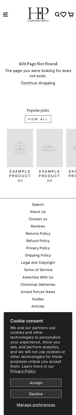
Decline (36, 394)
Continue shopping (38, 83)
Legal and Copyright (38, 263)
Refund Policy (38, 241)
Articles (38, 306)
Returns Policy (38, 233)
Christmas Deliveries (37, 285)
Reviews (38, 226)
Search (38, 204)
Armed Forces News (38, 292)
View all (38, 119)
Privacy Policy (23, 371)
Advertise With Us (38, 277)
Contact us (38, 219)
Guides (38, 299)
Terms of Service (38, 270)
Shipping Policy (38, 255)
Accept (36, 383)
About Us (38, 212)
